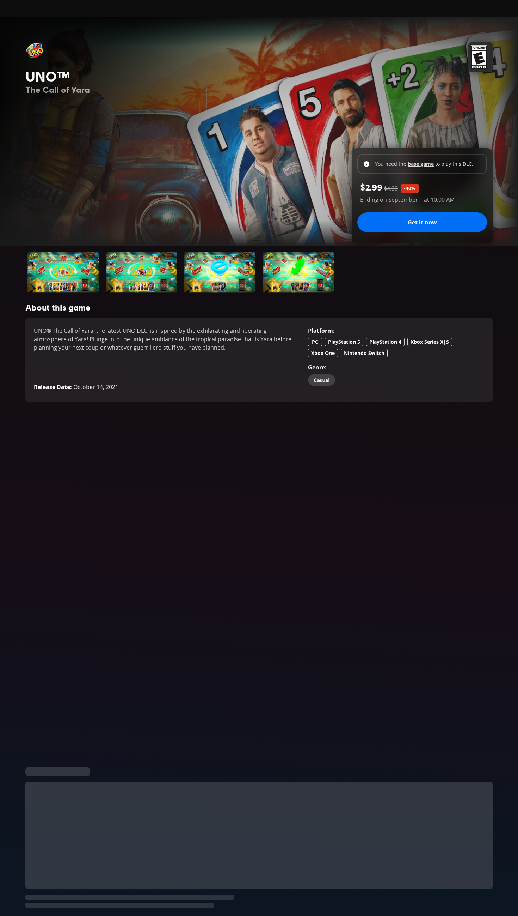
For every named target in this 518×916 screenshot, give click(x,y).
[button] (62, 272)
